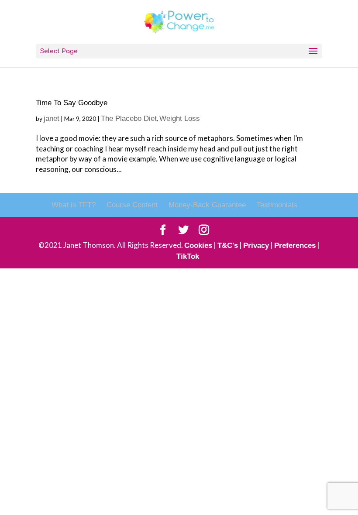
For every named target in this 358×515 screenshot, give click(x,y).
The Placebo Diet (129, 118)
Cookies (198, 245)
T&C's (227, 245)
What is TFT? (74, 205)
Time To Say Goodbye (71, 103)
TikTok (187, 256)
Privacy (256, 245)
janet (51, 118)
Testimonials (277, 205)
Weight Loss (179, 118)
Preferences (295, 245)
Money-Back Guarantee (207, 205)
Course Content (132, 205)
